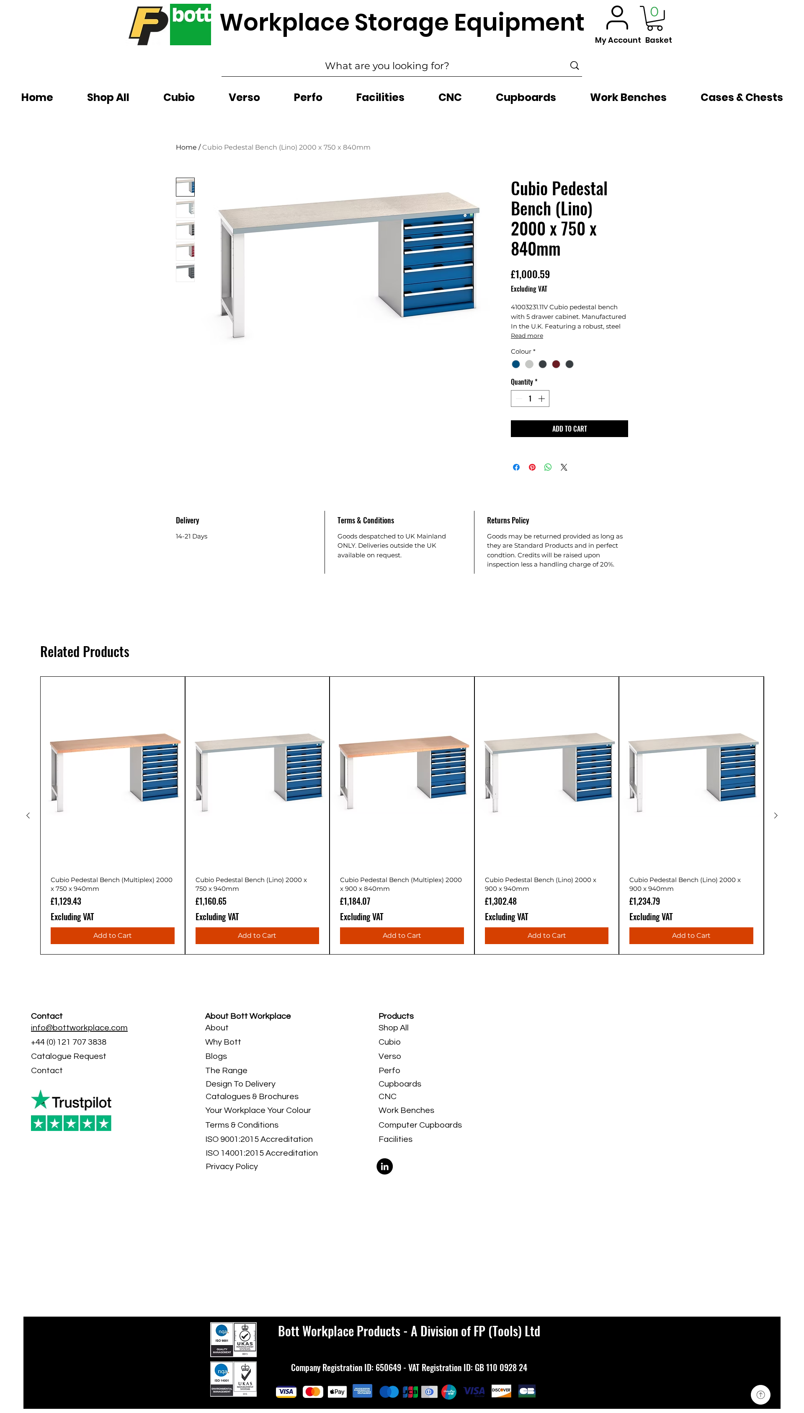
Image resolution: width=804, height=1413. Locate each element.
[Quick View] (113, 773)
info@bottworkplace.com (79, 1028)
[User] (617, 17)
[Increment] (542, 398)
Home (186, 147)
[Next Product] (776, 815)
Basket (658, 40)
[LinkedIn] (384, 1166)
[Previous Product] (28, 815)
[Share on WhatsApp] (548, 467)
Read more (527, 335)
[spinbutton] (530, 398)
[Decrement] (518, 398)
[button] (655, 18)
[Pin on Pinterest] (532, 467)
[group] (402, 815)
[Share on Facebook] (516, 467)
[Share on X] (564, 467)
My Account (618, 40)
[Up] (760, 1395)
